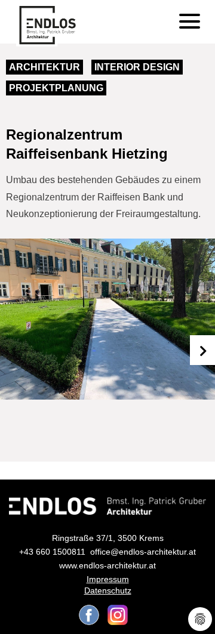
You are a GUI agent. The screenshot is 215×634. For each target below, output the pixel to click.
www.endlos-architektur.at (107, 565)
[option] (107, 319)
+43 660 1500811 (52, 551)
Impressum (108, 579)
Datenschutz (107, 590)
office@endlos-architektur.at (143, 551)
